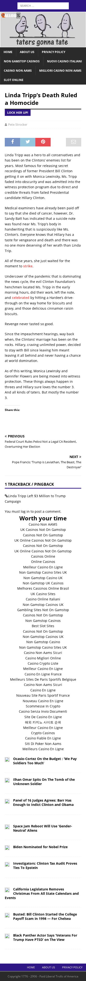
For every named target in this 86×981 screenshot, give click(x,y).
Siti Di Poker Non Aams (43, 743)
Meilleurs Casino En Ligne (43, 749)
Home (8, 52)
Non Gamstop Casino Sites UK (43, 572)
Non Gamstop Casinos (22, 61)
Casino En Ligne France (43, 674)
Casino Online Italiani (43, 599)
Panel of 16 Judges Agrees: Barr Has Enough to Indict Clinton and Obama (43, 802)
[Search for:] (43, 5)
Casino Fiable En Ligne (43, 738)
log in (25, 511)
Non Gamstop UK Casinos (43, 583)
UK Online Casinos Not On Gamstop (43, 540)
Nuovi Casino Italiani (64, 61)
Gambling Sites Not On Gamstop (43, 610)
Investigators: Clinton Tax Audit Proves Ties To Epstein (45, 865)
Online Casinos (43, 561)
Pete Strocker (17, 124)
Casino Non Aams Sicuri (43, 652)
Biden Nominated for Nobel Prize (40, 847)
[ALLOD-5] (43, 44)
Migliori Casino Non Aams (60, 71)
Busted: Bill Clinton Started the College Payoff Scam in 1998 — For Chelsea (45, 916)
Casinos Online (43, 556)
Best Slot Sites (43, 626)
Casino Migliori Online (43, 658)
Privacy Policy (53, 52)
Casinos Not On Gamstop (43, 535)
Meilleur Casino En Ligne (43, 567)
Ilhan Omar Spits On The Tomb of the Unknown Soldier (44, 781)
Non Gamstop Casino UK (43, 578)
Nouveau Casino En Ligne (43, 701)
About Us (27, 52)
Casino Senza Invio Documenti (43, 711)
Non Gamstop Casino (43, 642)
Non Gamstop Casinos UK (43, 604)
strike (27, 266)
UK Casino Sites (43, 594)
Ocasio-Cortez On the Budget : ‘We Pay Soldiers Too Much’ (45, 760)
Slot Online (13, 80)
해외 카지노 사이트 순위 (43, 722)
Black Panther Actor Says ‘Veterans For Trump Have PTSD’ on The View (45, 937)
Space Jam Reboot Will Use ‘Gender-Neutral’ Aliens (42, 828)
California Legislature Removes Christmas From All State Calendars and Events (42, 893)
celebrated (20, 297)
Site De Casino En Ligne (43, 717)
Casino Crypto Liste (43, 663)
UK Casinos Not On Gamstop (43, 529)
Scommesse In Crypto (43, 706)
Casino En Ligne (43, 690)
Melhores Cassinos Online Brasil (43, 588)
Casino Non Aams (18, 71)
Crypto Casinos (43, 733)
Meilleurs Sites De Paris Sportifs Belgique (43, 679)
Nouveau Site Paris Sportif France (43, 695)
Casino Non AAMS (43, 524)
